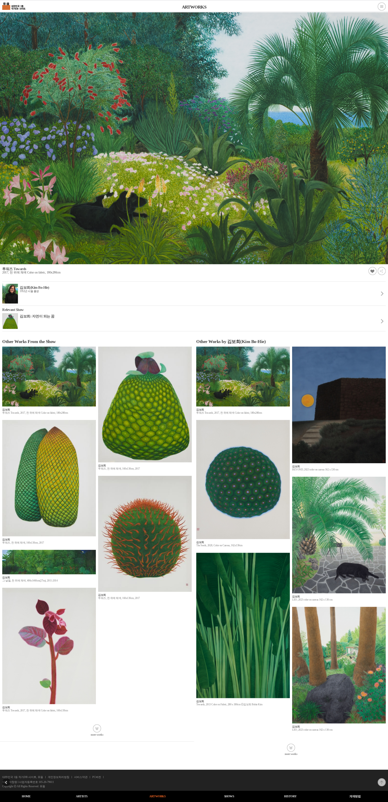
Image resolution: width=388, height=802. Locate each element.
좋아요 (372, 271)
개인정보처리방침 (58, 777)
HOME (26, 796)
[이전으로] (6, 779)
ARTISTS (82, 796)
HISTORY (290, 796)
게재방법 (355, 796)
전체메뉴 (382, 6)
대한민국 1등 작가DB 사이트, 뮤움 (22, 777)
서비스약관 (81, 777)
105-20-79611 (46, 782)
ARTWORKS (157, 796)
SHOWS (229, 796)
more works (97, 734)
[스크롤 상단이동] (382, 779)
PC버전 (96, 777)
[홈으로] (14, 6)
